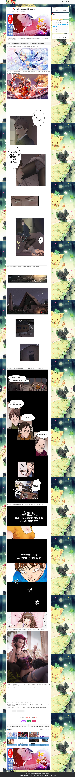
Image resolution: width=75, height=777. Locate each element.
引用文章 (33, 773)
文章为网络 (30, 773)
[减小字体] (21, 11)
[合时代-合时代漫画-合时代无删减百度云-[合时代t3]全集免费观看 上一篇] (1, 388)
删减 (18, 710)
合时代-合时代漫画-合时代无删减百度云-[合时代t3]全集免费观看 (18, 726)
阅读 (29, 721)
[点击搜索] (68, 2)
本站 (26, 773)
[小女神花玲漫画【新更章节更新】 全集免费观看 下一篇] (74, 388)
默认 (23, 11)
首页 (62, 1)
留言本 (65, 1)
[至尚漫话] (11, 3)
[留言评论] (73, 769)
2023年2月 (60, 20)
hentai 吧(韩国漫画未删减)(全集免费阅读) (25, 5)
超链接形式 (28, 717)
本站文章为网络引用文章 (24, 775)
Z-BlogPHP (52, 775)
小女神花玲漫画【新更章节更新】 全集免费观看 (40, 726)
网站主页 (46, 775)
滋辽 (13, 11)
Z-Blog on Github (57, 37)
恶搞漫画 (15, 5)
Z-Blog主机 (64, 37)
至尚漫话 (35, 717)
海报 (24, 721)
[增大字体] (24, 11)
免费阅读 (22, 710)
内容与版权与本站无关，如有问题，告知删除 (36, 775)
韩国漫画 (14, 710)
